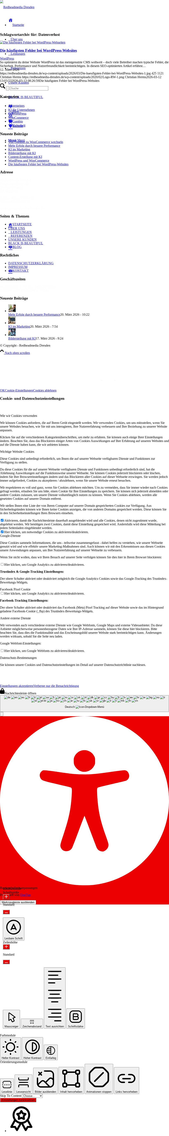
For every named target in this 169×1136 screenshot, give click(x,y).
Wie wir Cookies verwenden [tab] (18, 415)
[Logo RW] (17, 7)
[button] (1, 714)
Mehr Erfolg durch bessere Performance (34, 145)
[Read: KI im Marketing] (12, 323)
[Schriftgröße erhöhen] (6, 897)
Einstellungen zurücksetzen (18, 1100)
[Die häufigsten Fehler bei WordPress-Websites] (32, 42)
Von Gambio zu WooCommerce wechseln (35, 142)
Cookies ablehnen (44, 390)
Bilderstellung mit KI (22, 153)
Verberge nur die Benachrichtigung (56, 686)
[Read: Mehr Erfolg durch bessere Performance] (12, 311)
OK (2, 390)
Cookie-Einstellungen (19, 390)
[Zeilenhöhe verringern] (6, 962)
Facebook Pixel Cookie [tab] (15, 589)
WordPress (7, 58)
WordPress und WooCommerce (28, 160)
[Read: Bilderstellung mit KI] (12, 334)
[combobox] (84, 703)
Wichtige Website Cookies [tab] (17, 451)
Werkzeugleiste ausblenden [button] (18, 902)
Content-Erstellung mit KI (25, 157)
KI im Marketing (19, 149)
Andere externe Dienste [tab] (15, 618)
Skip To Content (11, 1095)
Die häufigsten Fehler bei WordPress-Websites (38, 50)
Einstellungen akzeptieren (16, 686)
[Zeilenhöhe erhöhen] (6, 946)
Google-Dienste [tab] (10, 535)
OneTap (25, 895)
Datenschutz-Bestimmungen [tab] (18, 658)
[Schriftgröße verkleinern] (6, 912)
